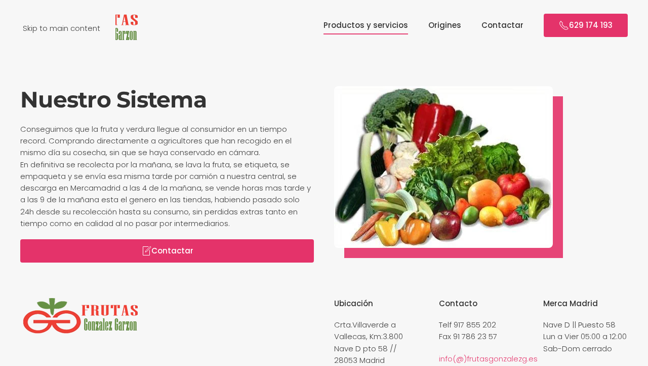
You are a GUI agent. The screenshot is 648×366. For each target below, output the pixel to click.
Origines (444, 25)
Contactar (502, 25)
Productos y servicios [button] (365, 25)
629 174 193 (591, 25)
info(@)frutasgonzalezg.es (488, 358)
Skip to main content (61, 28)
